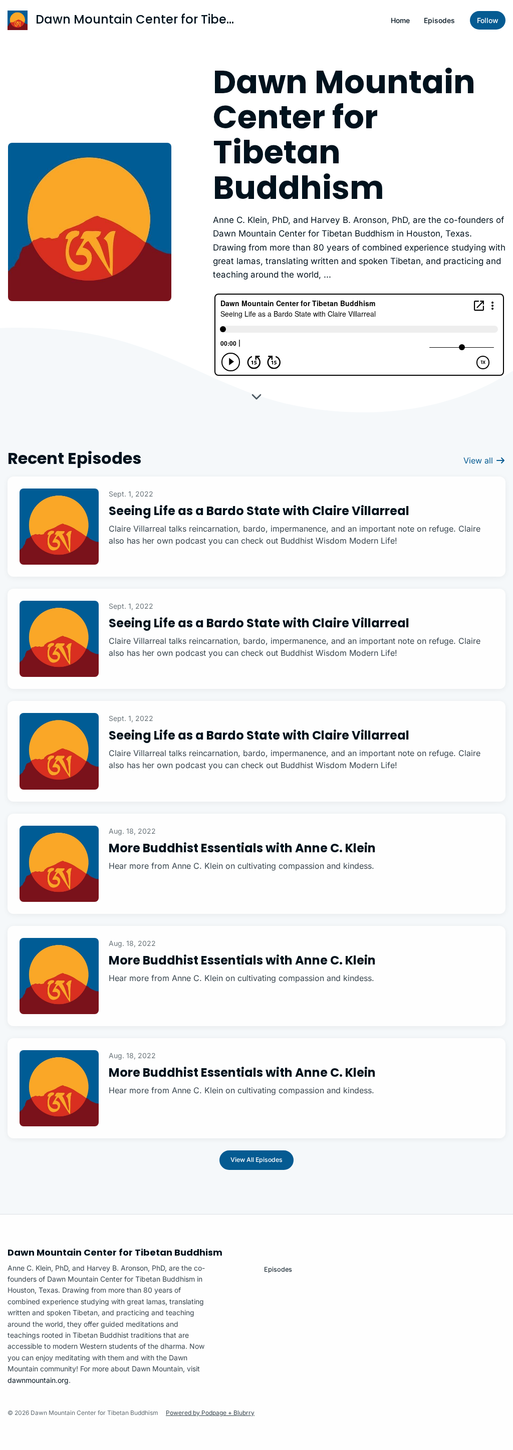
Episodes (439, 20)
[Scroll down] (256, 399)
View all (479, 460)
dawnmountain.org (38, 1380)
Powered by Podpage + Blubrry (210, 1412)
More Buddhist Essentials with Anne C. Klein (242, 848)
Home (400, 20)
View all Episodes (256, 1159)
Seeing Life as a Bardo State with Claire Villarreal (259, 511)
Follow (487, 20)
